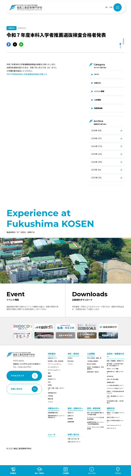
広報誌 (50, 385)
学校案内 (52, 354)
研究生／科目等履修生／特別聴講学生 (95, 368)
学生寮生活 (110, 376)
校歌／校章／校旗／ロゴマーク (56, 389)
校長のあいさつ (52, 358)
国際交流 (110, 408)
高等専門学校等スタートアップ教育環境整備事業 (95, 423)
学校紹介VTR (51, 379)
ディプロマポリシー (53, 367)
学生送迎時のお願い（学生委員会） (115, 402)
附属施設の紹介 (52, 393)
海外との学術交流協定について (115, 421)
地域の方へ (71, 413)
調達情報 (70, 419)
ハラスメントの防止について (115, 388)
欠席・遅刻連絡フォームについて (115, 397)
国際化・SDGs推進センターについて (115, 413)
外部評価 (50, 396)
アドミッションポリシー (55, 364)
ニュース (51, 434)
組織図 (50, 376)
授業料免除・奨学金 (93, 372)
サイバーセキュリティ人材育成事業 (95, 428)
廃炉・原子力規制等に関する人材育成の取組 (95, 413)
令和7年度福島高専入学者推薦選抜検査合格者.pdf (27, 74)
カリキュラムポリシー (54, 370)
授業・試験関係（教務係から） (115, 361)
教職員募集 (71, 422)
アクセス (50, 402)
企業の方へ (71, 416)
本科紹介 (70, 358)
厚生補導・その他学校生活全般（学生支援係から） (115, 364)
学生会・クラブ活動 (112, 369)
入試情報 (91, 354)
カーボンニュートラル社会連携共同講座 (95, 418)
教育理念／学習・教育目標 (55, 361)
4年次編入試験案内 (92, 361)
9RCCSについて (111, 428)
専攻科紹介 (71, 361)
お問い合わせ (73, 434)
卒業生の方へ (53, 408)
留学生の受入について (113, 417)
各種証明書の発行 (53, 413)
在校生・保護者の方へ (115, 355)
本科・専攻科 (73, 354)
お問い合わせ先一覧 (73, 439)
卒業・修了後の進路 (112, 379)
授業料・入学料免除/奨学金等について (115, 392)
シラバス (70, 364)
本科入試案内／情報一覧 (94, 358)
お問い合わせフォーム (74, 442)
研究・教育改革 (94, 408)
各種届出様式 (110, 382)
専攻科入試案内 (91, 364)
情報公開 (50, 399)
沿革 (49, 382)
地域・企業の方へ (75, 408)
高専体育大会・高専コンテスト (115, 372)
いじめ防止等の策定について (115, 385)
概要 (49, 373)
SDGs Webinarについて (114, 425)
